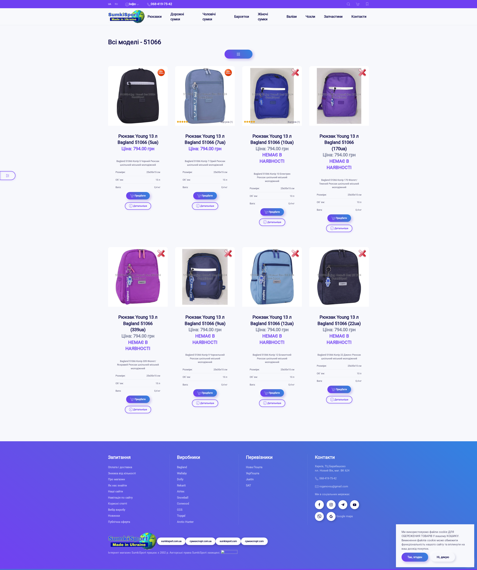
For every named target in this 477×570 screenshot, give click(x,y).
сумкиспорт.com (254, 541)
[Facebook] (319, 504)
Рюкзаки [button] (155, 16)
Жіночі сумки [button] (263, 16)
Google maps (344, 516)
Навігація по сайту (120, 497)
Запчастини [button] (333, 16)
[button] (348, 4)
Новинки (114, 515)
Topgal (181, 515)
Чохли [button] (310, 16)
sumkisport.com (228, 541)
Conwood (183, 503)
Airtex (180, 491)
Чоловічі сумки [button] (209, 16)
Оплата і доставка (120, 467)
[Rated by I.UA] (228, 553)
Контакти (358, 16)
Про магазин (116, 479)
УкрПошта (252, 473)
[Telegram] (342, 504)
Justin (250, 479)
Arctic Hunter (185, 522)
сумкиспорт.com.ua (200, 541)
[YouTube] (354, 504)
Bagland (182, 467)
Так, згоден (414, 557)
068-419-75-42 (328, 478)
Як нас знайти (117, 485)
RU (116, 4)
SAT (248, 485)
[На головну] (126, 16)
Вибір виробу (116, 509)
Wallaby (182, 473)
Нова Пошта (254, 467)
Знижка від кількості (122, 473)
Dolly (180, 479)
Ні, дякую (443, 557)
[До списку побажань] (367, 4)
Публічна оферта (119, 522)
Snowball (182, 497)
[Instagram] (331, 504)
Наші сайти (115, 491)
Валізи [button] (292, 16)
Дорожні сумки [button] (177, 16)
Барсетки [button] (241, 16)
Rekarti (181, 485)
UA (109, 4)
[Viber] (319, 516)
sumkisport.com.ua (171, 541)
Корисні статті (117, 503)
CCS (179, 509)
